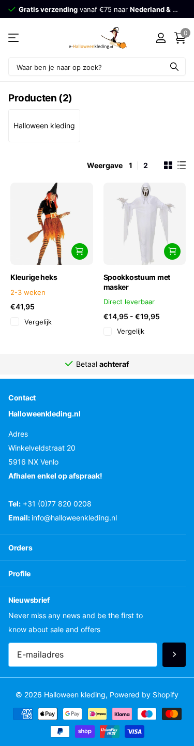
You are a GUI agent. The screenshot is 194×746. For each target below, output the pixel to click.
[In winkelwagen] (79, 251)
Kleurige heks (33, 277)
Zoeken (174, 66)
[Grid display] (168, 165)
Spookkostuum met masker (137, 282)
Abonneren (174, 655)
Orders (20, 547)
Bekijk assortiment (14, 38)
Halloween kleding (44, 125)
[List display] (181, 165)
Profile (19, 573)
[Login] (161, 37)
